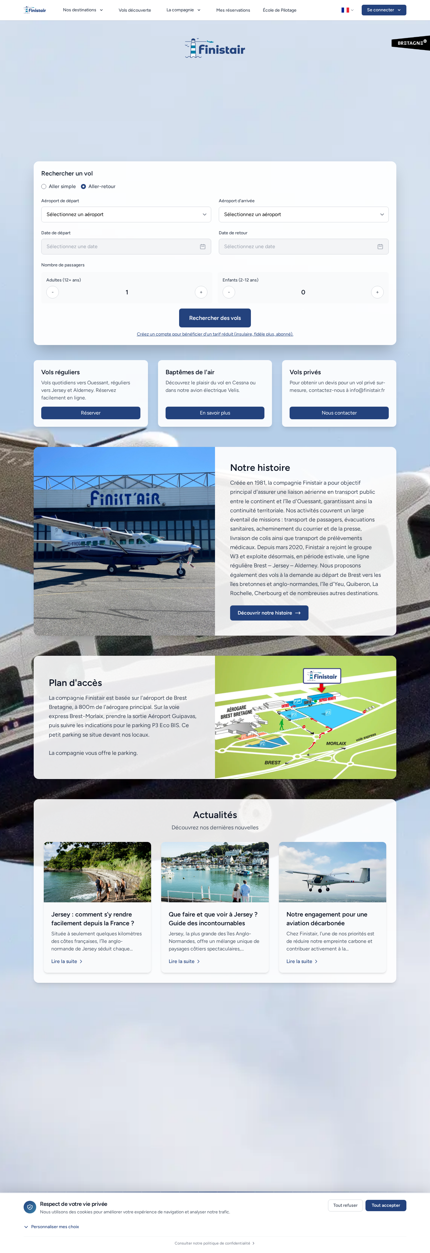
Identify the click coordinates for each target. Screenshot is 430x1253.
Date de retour (233, 233)
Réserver (90, 413)
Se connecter (380, 10)
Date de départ (56, 233)
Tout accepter (386, 1205)
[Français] (348, 10)
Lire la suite (64, 961)
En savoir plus (215, 413)
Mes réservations (233, 10)
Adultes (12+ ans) (63, 280)
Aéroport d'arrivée (237, 200)
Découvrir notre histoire (265, 613)
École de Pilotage (280, 10)
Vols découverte (135, 10)
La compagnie (180, 10)
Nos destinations (79, 10)
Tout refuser (345, 1205)
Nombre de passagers (63, 265)
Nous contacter (339, 413)
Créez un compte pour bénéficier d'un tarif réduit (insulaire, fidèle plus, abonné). (215, 334)
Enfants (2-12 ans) (240, 280)
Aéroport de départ (60, 200)
